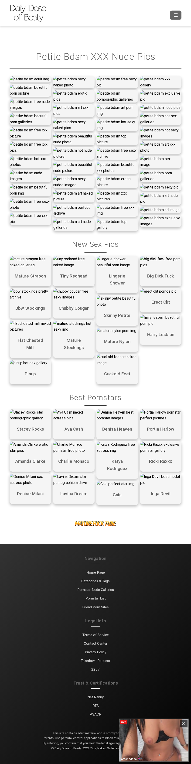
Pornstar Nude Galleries (95, 590)
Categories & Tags (95, 581)
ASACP (95, 714)
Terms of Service (95, 635)
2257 (95, 669)
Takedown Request (95, 661)
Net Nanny (95, 697)
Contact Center (95, 643)
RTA (95, 706)
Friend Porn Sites (95, 607)
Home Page (95, 572)
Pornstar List (95, 598)
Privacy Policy (95, 652)
